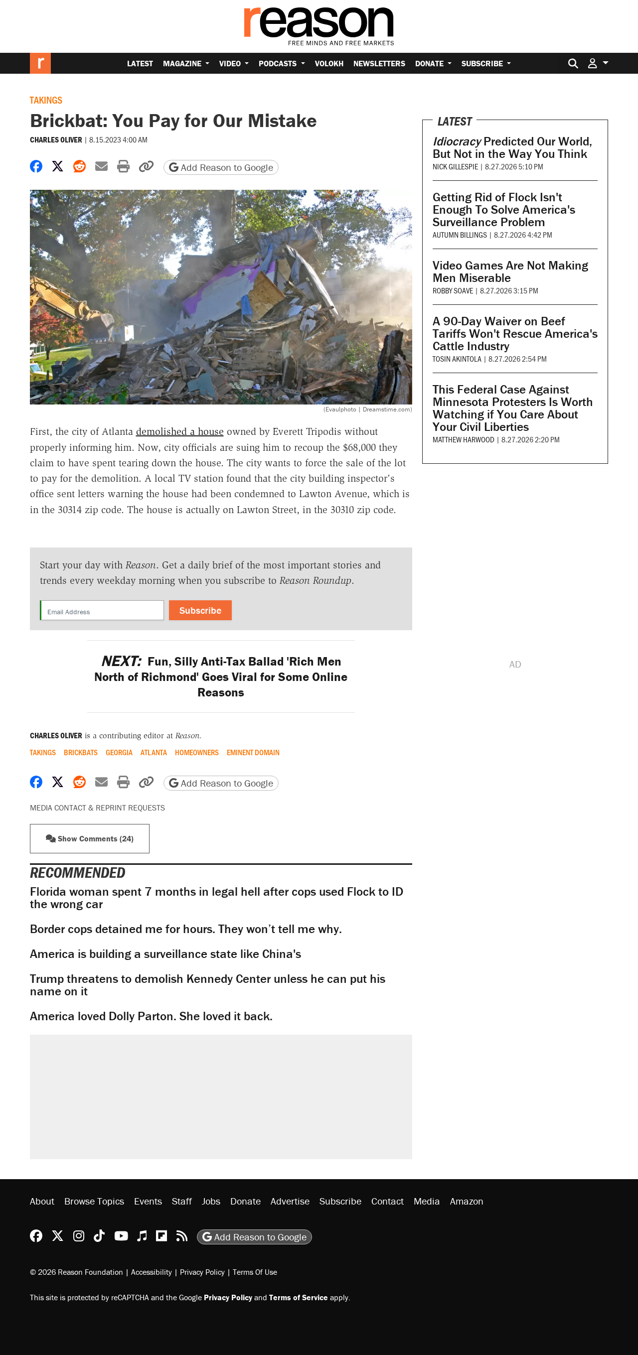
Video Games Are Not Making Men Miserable (510, 271)
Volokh (329, 63)
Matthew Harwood (463, 439)
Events (148, 1201)
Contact (387, 1201)
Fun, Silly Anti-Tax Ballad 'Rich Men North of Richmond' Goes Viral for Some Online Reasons (220, 677)
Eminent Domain (253, 752)
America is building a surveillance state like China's (165, 953)
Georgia (119, 752)
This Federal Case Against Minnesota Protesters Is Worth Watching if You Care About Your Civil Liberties (513, 408)
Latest (140, 63)
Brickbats (81, 752)
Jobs (211, 1201)
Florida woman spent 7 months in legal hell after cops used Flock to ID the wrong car (216, 898)
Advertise (290, 1201)
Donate (430, 63)
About (42, 1201)
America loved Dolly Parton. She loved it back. (151, 1016)
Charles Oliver (56, 139)
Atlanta (154, 752)
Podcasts (279, 63)
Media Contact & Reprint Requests (97, 808)
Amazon (466, 1201)
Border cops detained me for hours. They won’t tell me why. (186, 929)
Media (427, 1201)
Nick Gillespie (455, 166)
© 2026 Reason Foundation (76, 1272)
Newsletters (379, 63)
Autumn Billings (460, 234)
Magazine (183, 63)
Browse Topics (94, 1201)
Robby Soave (453, 290)
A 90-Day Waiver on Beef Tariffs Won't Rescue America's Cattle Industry (515, 333)
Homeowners (197, 752)
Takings (46, 99)
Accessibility (151, 1272)
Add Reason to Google (225, 167)
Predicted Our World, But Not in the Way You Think (512, 147)
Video (231, 63)
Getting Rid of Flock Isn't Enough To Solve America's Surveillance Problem (504, 209)
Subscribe (483, 63)
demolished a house (180, 431)
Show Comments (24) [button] (95, 838)
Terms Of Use (255, 1272)
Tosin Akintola (457, 358)
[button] (598, 63)
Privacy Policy (202, 1272)
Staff (182, 1201)
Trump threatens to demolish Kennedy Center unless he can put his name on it (207, 985)
